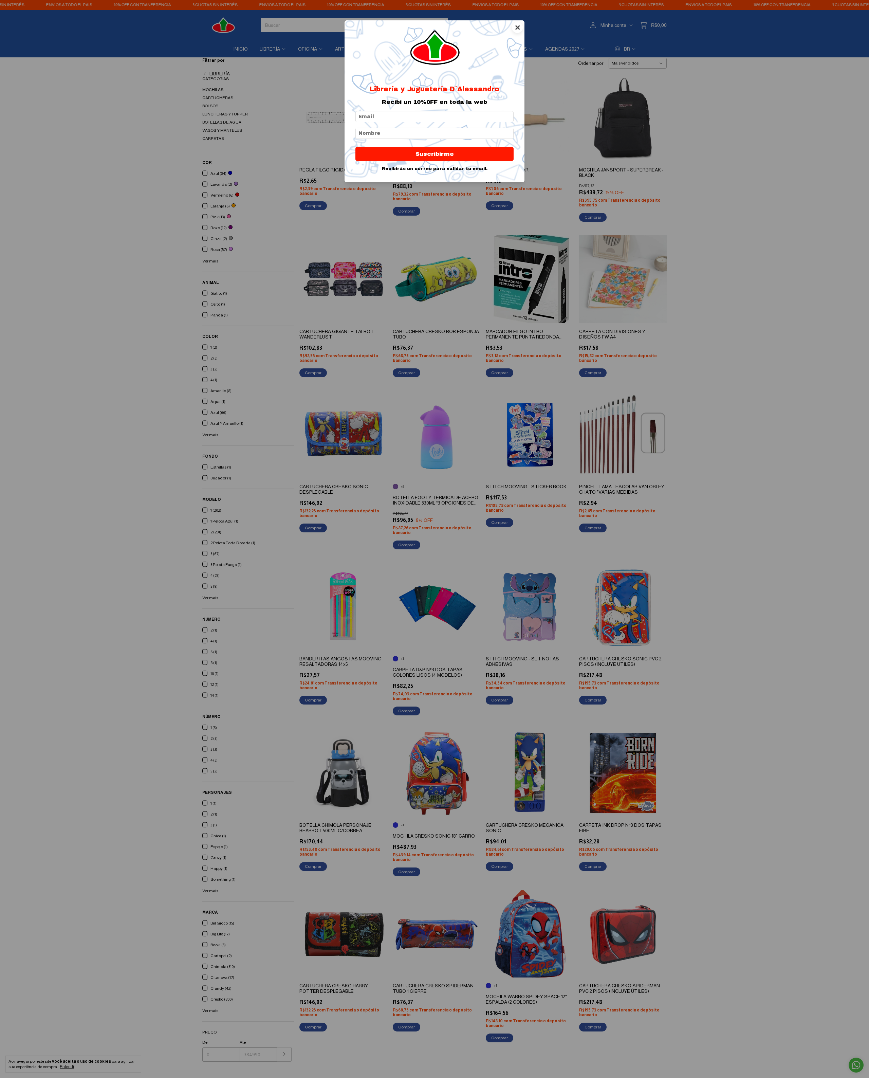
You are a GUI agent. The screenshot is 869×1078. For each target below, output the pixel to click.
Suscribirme (434, 154)
